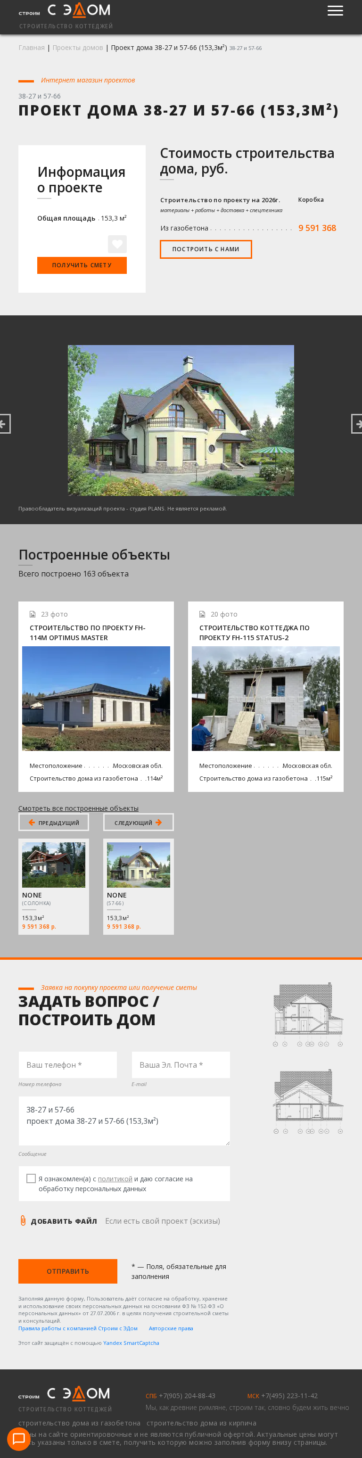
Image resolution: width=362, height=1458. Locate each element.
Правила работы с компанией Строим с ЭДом (78, 1328)
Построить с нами (206, 249)
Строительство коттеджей (65, 1409)
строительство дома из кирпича (201, 1422)
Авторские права (171, 1328)
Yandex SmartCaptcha (131, 1342)
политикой (115, 1178)
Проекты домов (77, 47)
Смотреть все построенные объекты (78, 808)
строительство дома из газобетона (80, 1422)
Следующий (134, 822)
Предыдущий (58, 822)
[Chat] (19, 1439)
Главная (31, 47)
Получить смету (82, 265)
